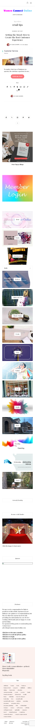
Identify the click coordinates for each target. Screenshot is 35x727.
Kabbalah (11, 696)
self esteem (20, 707)
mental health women (9, 701)
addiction (6, 685)
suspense (24, 710)
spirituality (17, 710)
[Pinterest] (14, 87)
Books (5, 268)
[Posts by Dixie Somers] (8, 44)
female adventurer (8, 694)
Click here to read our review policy (14, 639)
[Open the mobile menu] (31, 3)
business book (7, 687)
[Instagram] (17, 117)
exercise (23, 692)
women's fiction (7, 716)
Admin (5, 721)
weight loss (22, 712)
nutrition (19, 701)
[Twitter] (10, 87)
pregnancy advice (16, 703)
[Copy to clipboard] (27, 87)
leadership (6, 699)
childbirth (22, 687)
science (12, 707)
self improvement (8, 710)
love (12, 699)
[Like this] (17, 91)
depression (12, 690)
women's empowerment (21, 714)
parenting (25, 701)
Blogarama (5, 670)
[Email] (20, 87)
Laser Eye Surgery (20, 696)
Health (24, 694)
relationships (24, 705)
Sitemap (11, 723)
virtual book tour (13, 712)
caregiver (15, 687)
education (20, 690)
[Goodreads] (17, 123)
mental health (19, 699)
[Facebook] (7, 87)
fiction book (18, 694)
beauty (12, 685)
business (24, 685)
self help (20, 31)
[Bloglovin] (29, 117)
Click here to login (8, 637)
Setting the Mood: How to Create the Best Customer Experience (17, 37)
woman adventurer (8, 714)
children (29, 687)
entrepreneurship (8, 692)
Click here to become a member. (12, 632)
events (16, 692)
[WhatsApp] (24, 87)
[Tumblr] (17, 87)
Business (14, 31)
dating (5, 690)
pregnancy (6, 703)
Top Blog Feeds (7, 675)
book (18, 685)
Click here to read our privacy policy (14, 634)
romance (6, 707)
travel (5, 712)
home (5, 696)
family (28, 692)
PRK (17, 705)
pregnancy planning (8, 705)
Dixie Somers (16, 44)
